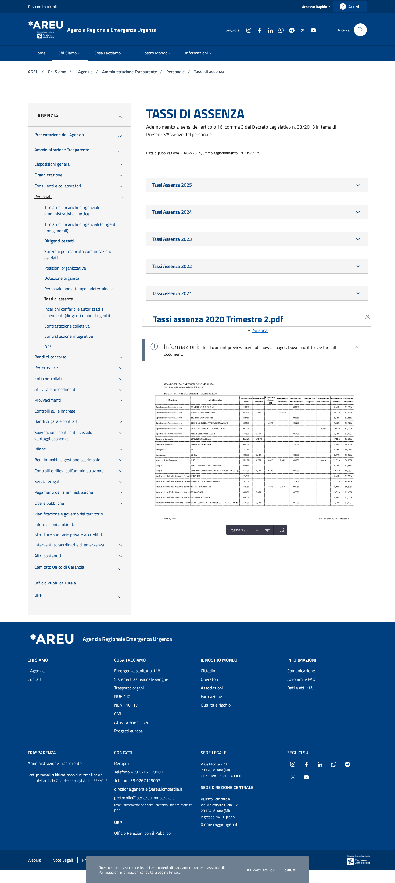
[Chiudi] (357, 346)
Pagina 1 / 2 (239, 530)
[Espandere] (281, 530)
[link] (350, 6)
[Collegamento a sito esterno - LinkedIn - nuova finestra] (268, 29)
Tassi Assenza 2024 (172, 212)
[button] (317, 7)
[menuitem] (40, 53)
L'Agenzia (85, 71)
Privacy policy (261, 870)
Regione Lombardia (43, 6)
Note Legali (62, 860)
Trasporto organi (129, 688)
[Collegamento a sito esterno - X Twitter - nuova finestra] (300, 29)
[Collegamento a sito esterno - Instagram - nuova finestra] (246, 29)
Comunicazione (301, 670)
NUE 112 (122, 696)
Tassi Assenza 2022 (172, 266)
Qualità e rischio (216, 705)
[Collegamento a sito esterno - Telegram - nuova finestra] (289, 29)
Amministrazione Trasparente (130, 71)
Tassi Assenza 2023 (172, 239)
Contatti (35, 679)
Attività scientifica (131, 722)
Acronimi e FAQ (301, 679)
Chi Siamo (57, 71)
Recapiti (121, 763)
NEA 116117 (126, 705)
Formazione (211, 696)
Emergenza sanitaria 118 (137, 670)
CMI (117, 713)
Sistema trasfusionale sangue (141, 679)
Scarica (260, 330)
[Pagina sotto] (266, 530)
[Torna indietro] (146, 318)
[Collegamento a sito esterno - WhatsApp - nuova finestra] (279, 29)
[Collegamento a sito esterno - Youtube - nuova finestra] (311, 29)
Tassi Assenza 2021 (172, 293)
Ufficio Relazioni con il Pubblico (142, 833)
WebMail (36, 860)
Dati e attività (300, 688)
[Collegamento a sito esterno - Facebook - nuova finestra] (257, 29)
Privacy (174, 872)
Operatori (209, 679)
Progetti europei (129, 731)
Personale (176, 71)
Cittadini (208, 670)
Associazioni (212, 688)
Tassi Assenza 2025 (172, 184)
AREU (34, 71)
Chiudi (290, 870)
